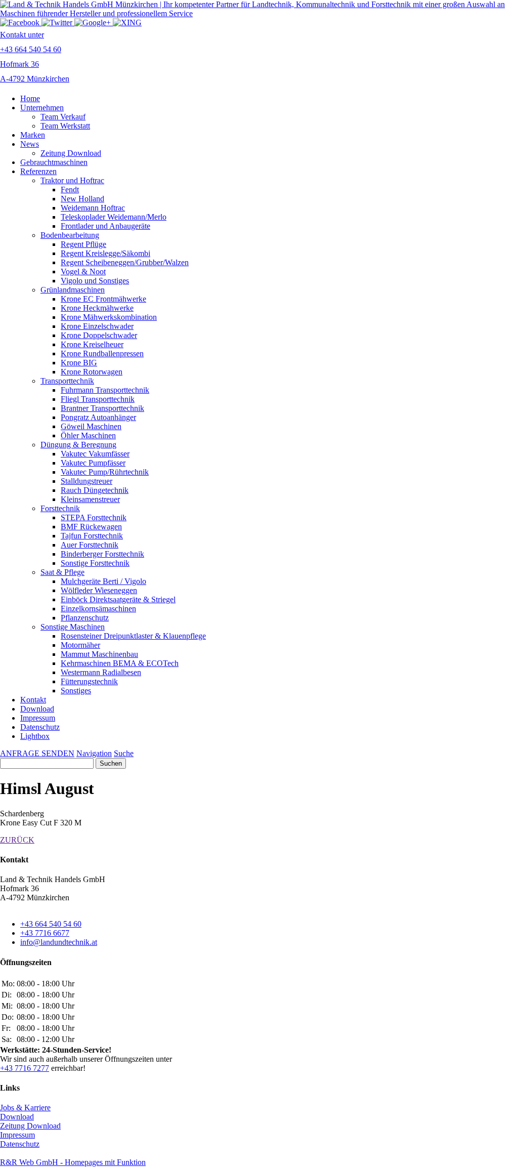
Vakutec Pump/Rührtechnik (105, 472)
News (29, 144)
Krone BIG (79, 362)
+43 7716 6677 (44, 933)
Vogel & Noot (83, 271)
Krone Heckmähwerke (97, 308)
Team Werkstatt (65, 125)
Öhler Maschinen (88, 435)
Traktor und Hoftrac (72, 180)
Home (30, 98)
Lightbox (35, 736)
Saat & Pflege (62, 572)
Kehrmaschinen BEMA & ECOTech (120, 663)
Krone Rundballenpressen (102, 353)
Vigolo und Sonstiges (95, 280)
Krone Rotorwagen (91, 371)
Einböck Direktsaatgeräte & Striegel (118, 599)
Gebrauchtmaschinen (54, 162)
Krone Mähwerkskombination (109, 317)
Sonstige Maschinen (72, 626)
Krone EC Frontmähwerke (103, 299)
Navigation (94, 753)
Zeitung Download (70, 153)
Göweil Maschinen (91, 426)
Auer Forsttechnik (89, 544)
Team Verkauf (62, 116)
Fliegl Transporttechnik (98, 399)
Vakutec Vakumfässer (95, 453)
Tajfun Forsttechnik (92, 535)
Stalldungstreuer (86, 481)
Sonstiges (76, 690)
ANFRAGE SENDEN (37, 753)
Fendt (70, 189)
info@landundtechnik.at (58, 942)
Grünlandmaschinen (72, 289)
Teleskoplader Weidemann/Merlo (113, 217)
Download (37, 708)
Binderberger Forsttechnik (102, 554)
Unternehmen (42, 107)
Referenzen (38, 171)
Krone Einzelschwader (97, 326)
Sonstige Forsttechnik (95, 563)
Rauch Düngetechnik (94, 490)
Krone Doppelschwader (99, 335)
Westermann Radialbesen (101, 672)
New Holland (82, 198)
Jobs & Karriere (25, 1107)
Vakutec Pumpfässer (93, 463)
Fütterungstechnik (89, 681)
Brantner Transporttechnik (102, 408)
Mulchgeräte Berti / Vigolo (103, 581)
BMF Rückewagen (91, 526)
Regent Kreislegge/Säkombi (105, 253)
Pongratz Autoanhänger (98, 417)
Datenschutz (40, 727)
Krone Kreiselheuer (92, 344)
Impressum (37, 718)
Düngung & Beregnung (78, 444)
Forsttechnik (60, 508)
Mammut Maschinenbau (99, 654)
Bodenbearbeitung (69, 235)
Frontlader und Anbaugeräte (105, 226)
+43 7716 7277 (24, 1068)
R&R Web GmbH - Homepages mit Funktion (73, 1162)
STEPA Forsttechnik (93, 517)
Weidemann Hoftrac (93, 207)
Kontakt (33, 699)
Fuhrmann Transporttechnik (105, 390)
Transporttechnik (67, 381)
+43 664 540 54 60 (50, 924)
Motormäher (80, 645)
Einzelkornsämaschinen (98, 608)
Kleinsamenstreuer (90, 499)
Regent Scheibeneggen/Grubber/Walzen (125, 262)
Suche (124, 753)
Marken (32, 135)
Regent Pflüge (83, 244)
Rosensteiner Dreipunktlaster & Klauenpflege (133, 636)
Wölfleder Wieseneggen (99, 590)
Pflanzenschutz (85, 617)
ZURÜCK (17, 840)
